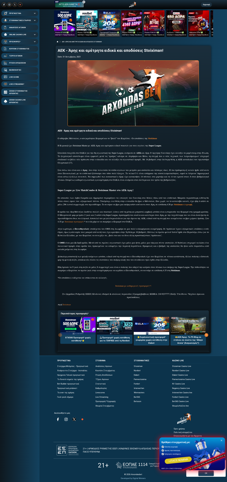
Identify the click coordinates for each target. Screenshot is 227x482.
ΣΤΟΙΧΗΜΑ (100, 361)
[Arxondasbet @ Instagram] (9, 4)
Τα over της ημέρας (65, 393)
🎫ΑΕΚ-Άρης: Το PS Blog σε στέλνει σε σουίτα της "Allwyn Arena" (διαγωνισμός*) (188, 340)
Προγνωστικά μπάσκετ (67, 388)
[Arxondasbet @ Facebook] (4, 4)
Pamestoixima (140, 379)
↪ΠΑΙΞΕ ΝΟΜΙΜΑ (178, 460)
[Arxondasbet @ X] (15, 4)
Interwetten (139, 388)
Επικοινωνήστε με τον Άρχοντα (188, 436)
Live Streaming (102, 397)
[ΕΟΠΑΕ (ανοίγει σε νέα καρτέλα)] (142, 465)
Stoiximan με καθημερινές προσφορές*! (133, 285)
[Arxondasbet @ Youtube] (20, 4)
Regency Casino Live (181, 388)
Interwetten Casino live (182, 393)
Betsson (137, 401)
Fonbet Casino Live (180, 397)
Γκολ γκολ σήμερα (65, 397)
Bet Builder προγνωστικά (68, 384)
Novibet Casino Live (180, 370)
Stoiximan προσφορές (74, 221)
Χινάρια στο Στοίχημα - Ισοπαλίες (72, 370)
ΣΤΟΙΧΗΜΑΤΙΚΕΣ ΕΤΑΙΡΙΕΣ (20, 20)
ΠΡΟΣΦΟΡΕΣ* (14, 42)
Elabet (136, 375)
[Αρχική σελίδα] (57, 41)
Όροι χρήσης (179, 429)
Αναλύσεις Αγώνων (104, 366)
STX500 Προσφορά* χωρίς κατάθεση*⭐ (78, 339)
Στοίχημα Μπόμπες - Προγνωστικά (72, 366)
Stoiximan (67, 304)
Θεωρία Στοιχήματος (105, 406)
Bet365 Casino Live (180, 401)
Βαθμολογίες (101, 388)
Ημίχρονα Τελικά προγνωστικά (70, 375)
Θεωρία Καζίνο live (180, 406)
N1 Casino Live (178, 384)
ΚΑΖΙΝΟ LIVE (178, 361)
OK (206, 473)
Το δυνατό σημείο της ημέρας (70, 379)
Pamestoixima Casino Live (183, 379)
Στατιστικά (100, 384)
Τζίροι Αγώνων (102, 379)
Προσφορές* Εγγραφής (106, 401)
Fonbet (137, 384)
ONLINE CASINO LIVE (17, 35)
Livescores (100, 393)
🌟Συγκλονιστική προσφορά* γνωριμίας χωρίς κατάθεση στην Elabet (151, 340)
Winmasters (139, 393)
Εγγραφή (206, 5)
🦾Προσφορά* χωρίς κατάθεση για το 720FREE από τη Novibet (115, 339)
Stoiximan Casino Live (181, 366)
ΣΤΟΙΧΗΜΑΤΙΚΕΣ (141, 361)
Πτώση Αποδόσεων (104, 375)
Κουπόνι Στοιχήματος (105, 370)
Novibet (137, 370)
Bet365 (137, 397)
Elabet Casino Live (180, 375)
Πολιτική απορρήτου (183, 432)
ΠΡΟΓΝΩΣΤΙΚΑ (15, 13)
